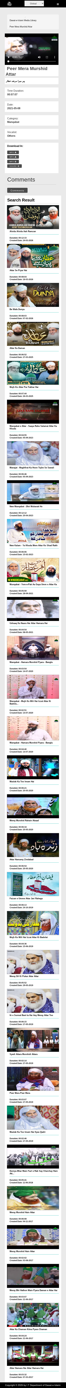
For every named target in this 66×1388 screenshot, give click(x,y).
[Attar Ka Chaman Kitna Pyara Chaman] (33, 1315)
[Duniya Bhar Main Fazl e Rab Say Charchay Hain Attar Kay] (33, 1156)
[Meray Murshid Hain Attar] (33, 1198)
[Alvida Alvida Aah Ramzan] (33, 217)
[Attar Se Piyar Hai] (33, 256)
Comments (17, 190)
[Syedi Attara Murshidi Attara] (33, 1040)
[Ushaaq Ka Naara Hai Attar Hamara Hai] (33, 609)
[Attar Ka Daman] (33, 334)
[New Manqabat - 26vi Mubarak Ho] (33, 492)
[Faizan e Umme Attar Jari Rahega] (33, 884)
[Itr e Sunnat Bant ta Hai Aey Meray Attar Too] (33, 1001)
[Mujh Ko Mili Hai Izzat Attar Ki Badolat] (33, 923)
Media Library (30, 20)
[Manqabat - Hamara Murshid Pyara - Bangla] (33, 648)
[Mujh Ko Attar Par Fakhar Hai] (33, 373)
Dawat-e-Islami (16, 20)
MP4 (12, 152)
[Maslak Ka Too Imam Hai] (33, 767)
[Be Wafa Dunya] (33, 295)
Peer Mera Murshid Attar (21, 26)
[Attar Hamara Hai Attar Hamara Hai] (33, 1354)
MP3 (12, 157)
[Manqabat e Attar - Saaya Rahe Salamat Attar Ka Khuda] (33, 412)
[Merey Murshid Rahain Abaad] (33, 806)
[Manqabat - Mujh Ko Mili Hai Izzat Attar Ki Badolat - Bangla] (33, 687)
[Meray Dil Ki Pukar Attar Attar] (33, 962)
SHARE (14, 166)
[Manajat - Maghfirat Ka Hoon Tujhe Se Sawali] (33, 453)
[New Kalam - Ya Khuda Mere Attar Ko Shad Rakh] (33, 531)
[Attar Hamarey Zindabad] (33, 845)
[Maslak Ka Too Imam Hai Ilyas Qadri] (33, 1118)
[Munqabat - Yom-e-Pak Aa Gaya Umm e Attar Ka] (33, 570)
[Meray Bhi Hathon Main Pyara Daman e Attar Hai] (33, 1276)
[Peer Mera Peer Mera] (33, 1079)
